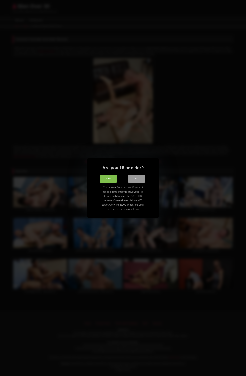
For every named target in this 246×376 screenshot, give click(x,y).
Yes (108, 178)
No (136, 178)
